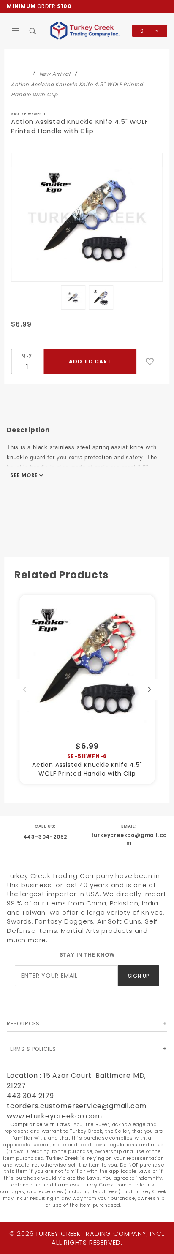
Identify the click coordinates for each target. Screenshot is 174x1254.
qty (27, 354)
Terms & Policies (31, 1048)
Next (149, 689)
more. (38, 939)
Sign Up (138, 975)
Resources (23, 1023)
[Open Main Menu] (15, 31)
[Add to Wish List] (150, 361)
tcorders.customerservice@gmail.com (77, 1106)
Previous (24, 689)
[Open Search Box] (33, 31)
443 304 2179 (30, 1096)
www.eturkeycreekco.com (54, 1116)
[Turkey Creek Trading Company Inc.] (87, 30)
